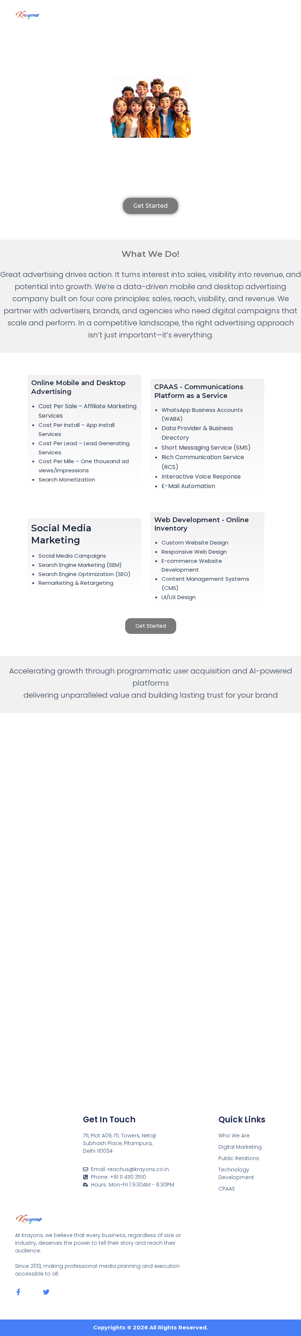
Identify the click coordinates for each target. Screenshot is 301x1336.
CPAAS (226, 1188)
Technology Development (236, 1173)
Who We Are (234, 1135)
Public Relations (238, 1158)
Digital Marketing (240, 1147)
